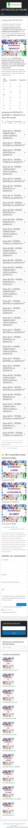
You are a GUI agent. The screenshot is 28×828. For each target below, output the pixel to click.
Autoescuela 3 (8, 815)
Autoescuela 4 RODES (11, 767)
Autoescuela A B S (10, 670)
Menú (2, 14)
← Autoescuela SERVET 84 (10, 527)
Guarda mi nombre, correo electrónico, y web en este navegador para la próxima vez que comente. (14, 598)
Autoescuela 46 (8, 751)
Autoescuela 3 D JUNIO (11, 799)
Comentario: (5, 559)
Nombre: (4, 574)
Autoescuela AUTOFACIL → (18, 529)
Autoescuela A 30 (9, 702)
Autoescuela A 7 (9, 686)
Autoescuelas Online (14, 10)
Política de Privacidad (15, 607)
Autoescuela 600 (9, 718)
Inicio (5, 610)
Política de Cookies (10, 827)
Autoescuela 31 (8, 783)
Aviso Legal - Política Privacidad (21, 827)
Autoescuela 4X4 (9, 734)
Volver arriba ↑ (14, 825)
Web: (3, 589)
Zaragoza (14, 448)
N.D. (10, 448)
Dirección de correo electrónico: (11, 582)
